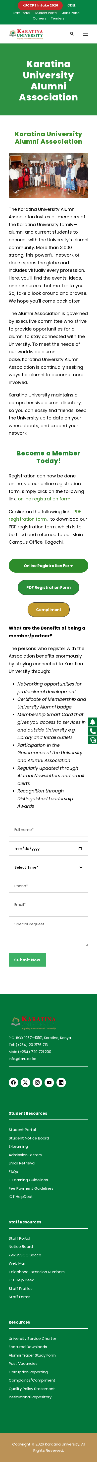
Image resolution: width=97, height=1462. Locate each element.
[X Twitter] (25, 1082)
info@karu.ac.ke (22, 1058)
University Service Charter (32, 1338)
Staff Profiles (21, 1288)
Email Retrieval (22, 1163)
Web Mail (17, 1263)
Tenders (57, 18)
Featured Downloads (28, 1346)
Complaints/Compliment (32, 1380)
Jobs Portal (71, 12)
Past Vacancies (23, 1363)
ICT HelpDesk (21, 1196)
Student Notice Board (29, 1138)
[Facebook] (13, 1082)
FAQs (13, 1171)
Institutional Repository (30, 1397)
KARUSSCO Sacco (25, 1255)
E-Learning (18, 1146)
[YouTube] (49, 1082)
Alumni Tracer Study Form (32, 1355)
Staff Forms (19, 1296)
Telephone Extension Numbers (37, 1271)
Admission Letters (25, 1154)
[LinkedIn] (61, 1082)
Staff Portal (21, 12)
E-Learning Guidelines (28, 1179)
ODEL (71, 5)
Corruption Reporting (28, 1372)
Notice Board (21, 1246)
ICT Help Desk (21, 1280)
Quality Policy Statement (32, 1388)
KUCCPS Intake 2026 (40, 5)
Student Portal (46, 12)
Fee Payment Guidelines (31, 1188)
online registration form (44, 499)
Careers (39, 18)
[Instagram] (37, 1082)
